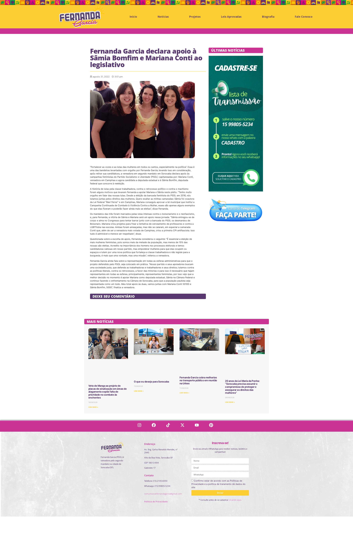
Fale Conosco (303, 16)
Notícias (163, 16)
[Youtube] (198, 426)
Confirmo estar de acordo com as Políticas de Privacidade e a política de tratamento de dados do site (218, 484)
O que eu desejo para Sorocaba (151, 381)
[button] (20, 536)
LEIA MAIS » (93, 407)
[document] (176, 533)
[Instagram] (140, 426)
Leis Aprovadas (231, 16)
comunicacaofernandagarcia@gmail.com (163, 493)
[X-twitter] (183, 426)
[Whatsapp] (5, 543)
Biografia (268, 16)
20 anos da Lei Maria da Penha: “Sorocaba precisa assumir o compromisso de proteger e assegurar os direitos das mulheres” (242, 386)
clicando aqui (235, 499)
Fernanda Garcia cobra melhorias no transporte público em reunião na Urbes (198, 380)
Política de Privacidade (156, 501)
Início (133, 16)
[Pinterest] (212, 426)
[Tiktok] (169, 426)
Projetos (195, 16)
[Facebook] (155, 426)
